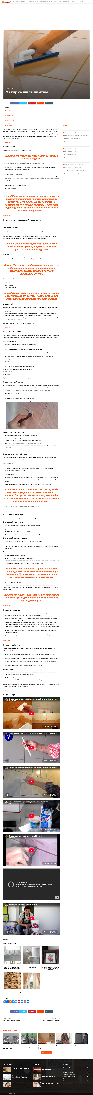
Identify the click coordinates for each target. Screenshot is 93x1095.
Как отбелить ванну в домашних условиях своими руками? (45, 1047)
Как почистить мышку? (69, 160)
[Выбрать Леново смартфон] (82, 1038)
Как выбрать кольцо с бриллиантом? (72, 145)
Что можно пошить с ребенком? (20, 1084)
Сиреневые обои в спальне (70, 148)
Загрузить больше (46, 1052)
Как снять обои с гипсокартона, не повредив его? (75, 164)
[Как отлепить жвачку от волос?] (64, 1038)
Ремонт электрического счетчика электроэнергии (75, 135)
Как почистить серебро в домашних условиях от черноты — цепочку (9, 1047)
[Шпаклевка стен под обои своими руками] (37, 1084)
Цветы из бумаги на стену (70, 151)
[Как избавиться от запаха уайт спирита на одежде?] (29, 1038)
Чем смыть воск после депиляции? (72, 141)
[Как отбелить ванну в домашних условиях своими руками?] (46, 1038)
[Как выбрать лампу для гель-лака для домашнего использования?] (7, 1077)
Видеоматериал (8, 125)
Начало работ (8, 110)
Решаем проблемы (9, 123)
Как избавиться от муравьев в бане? (72, 167)
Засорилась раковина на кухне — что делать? (74, 170)
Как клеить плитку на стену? (12, 1020)
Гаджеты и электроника (78, 1043)
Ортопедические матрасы (48, 1076)
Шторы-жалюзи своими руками (71, 128)
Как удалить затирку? (10, 118)
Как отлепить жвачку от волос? (64, 1045)
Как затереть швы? (9, 115)
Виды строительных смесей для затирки (14, 112)
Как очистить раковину (48, 1069)
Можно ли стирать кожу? (70, 154)
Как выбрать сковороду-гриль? (71, 173)
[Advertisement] (46, 18)
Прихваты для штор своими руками (72, 157)
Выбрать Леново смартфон (81, 1045)
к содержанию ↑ (7, 142)
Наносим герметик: (9, 120)
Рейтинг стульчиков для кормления (72, 138)
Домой (4, 5)
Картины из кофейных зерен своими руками (74, 132)
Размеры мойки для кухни (51, 1020)
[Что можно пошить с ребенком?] (7, 1084)
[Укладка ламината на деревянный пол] (7, 1069)
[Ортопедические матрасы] (37, 1077)
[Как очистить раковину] (37, 1069)
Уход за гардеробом (8, 1043)
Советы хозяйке (10, 5)
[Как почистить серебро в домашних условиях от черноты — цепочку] (11, 1038)
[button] (90, 1)
